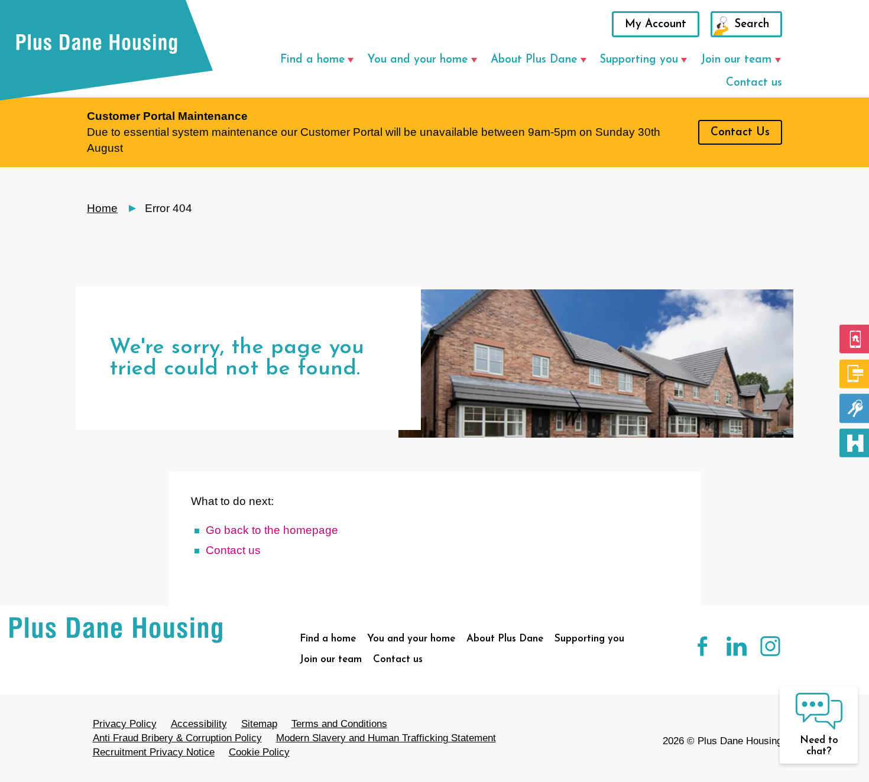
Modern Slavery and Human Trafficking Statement (386, 738)
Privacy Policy (125, 723)
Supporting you (639, 60)
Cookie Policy (259, 752)
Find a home (312, 60)
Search (752, 24)
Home (102, 208)
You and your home (417, 60)
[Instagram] (765, 649)
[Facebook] (698, 649)
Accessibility (199, 723)
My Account (655, 24)
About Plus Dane (534, 60)
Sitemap (259, 723)
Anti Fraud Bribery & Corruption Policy (177, 738)
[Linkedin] (732, 649)
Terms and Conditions (339, 723)
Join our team (736, 60)
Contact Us (740, 132)
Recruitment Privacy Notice (154, 752)
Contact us (754, 83)
